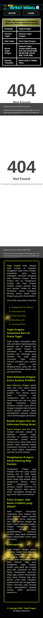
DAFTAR (12, 13)
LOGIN (31, 13)
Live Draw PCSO (18, 324)
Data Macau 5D (18, 320)
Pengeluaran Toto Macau (22, 307)
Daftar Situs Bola (18, 315)
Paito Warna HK (18, 311)
